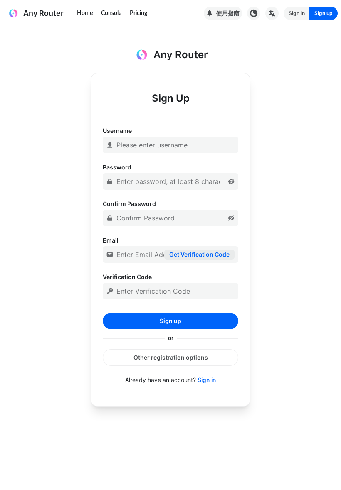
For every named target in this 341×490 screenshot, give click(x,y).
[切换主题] (253, 13)
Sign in (207, 379)
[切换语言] (272, 13)
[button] (231, 181)
